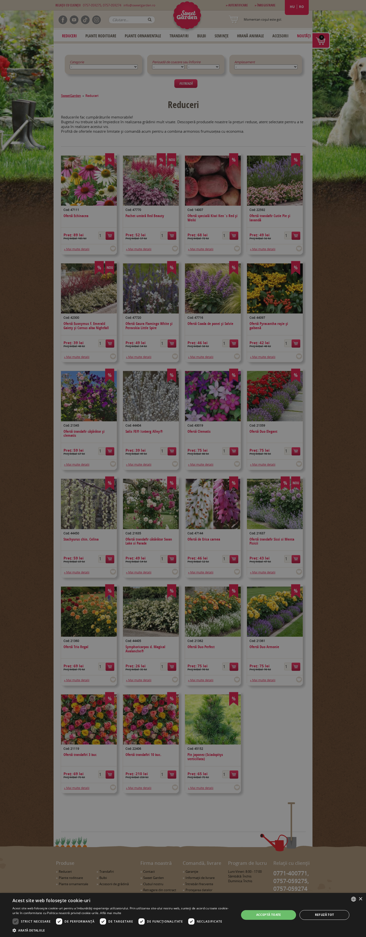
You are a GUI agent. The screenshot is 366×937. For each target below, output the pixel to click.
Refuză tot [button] (324, 915)
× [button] (360, 899)
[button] (122, 930)
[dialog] (183, 915)
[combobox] (353, 899)
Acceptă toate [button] (268, 915)
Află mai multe (110, 913)
